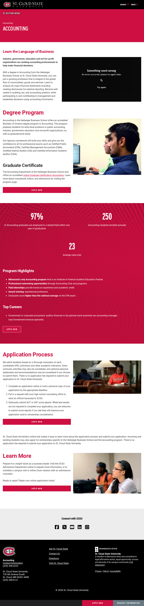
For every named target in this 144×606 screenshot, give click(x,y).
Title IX (106, 571)
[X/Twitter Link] (64, 528)
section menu (12, 13)
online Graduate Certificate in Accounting (43, 175)
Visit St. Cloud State (59, 563)
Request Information (128, 603)
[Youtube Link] (72, 528)
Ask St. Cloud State (58, 548)
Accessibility (115, 571)
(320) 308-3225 (10, 565)
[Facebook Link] (57, 528)
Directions (54, 558)
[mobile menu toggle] (134, 4)
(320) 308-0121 (10, 579)
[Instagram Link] (87, 528)
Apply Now (37, 190)
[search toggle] (124, 4)
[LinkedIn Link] (79, 528)
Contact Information (13, 562)
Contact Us (54, 553)
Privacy (98, 571)
